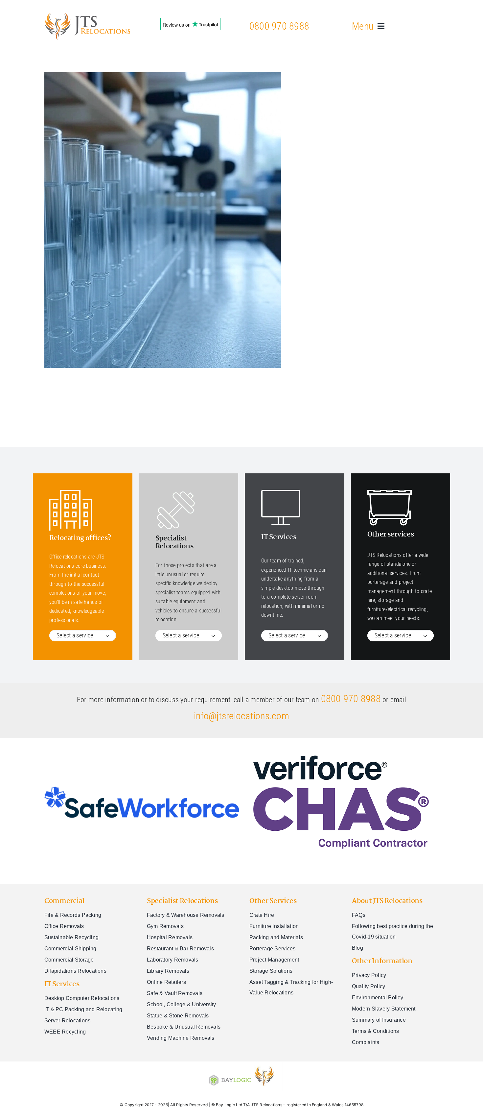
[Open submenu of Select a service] (110, 635)
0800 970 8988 (279, 26)
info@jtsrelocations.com (241, 716)
